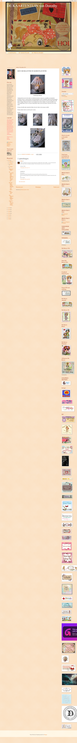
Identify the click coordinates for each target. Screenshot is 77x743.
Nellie (21, 161)
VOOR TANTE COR (10, 192)
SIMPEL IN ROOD (11, 170)
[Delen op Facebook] (40, 154)
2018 (9, 218)
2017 (9, 217)
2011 (9, 160)
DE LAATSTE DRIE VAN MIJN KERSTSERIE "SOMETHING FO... (11, 176)
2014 (9, 211)
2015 (9, 213)
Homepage (38, 187)
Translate (65, 96)
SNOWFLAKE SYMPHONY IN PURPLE (11, 203)
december (11, 166)
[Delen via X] (39, 154)
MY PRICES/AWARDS (37, 53)
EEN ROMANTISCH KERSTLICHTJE (11, 197)
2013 (9, 209)
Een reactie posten (22, 181)
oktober (10, 161)
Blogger (45, 734)
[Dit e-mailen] (36, 154)
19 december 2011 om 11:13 (25, 167)
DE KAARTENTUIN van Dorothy (32, 5)
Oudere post (56, 187)
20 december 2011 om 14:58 (25, 179)
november (11, 163)
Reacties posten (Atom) (25, 189)
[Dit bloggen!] (37, 154)
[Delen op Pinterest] (41, 154)
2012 (9, 207)
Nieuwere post (19, 187)
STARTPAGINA (12, 53)
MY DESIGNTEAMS (24, 53)
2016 (9, 215)
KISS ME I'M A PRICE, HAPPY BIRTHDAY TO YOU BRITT (11, 186)
